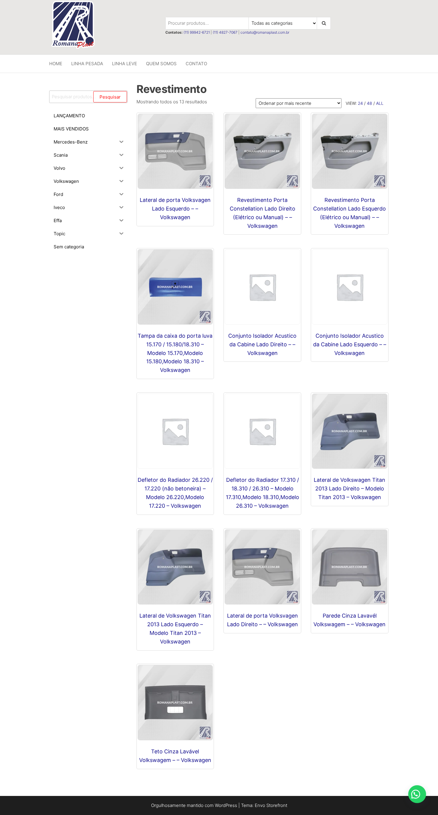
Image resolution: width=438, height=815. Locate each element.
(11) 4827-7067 (225, 32)
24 (360, 103)
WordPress (226, 805)
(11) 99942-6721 (197, 32)
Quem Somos (161, 63)
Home (55, 63)
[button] (417, 794)
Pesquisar (110, 97)
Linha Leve (124, 63)
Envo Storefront (271, 805)
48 (369, 103)
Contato (196, 63)
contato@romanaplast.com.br (264, 32)
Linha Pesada (87, 63)
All (379, 103)
